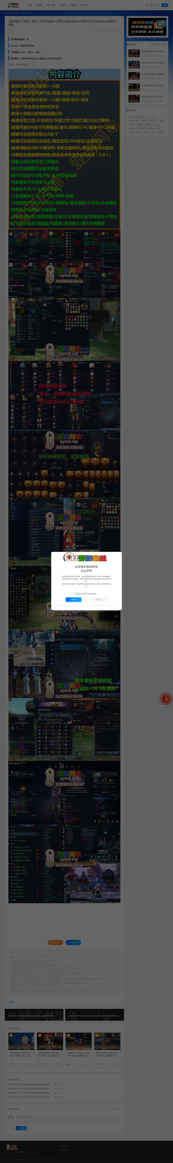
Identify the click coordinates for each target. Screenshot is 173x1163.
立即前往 (73, 600)
